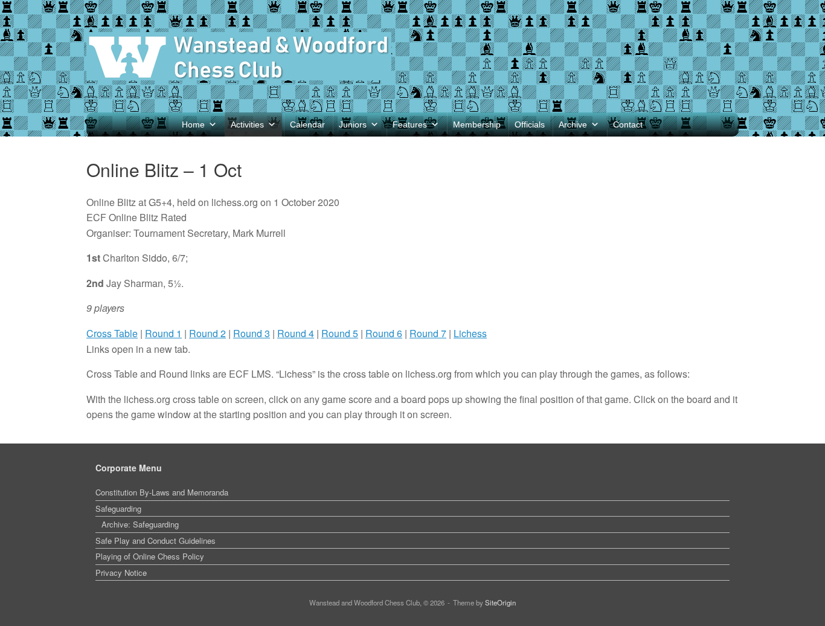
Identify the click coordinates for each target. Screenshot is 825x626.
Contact (628, 124)
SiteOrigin (500, 602)
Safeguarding (118, 508)
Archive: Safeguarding (140, 524)
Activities (247, 124)
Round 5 (339, 333)
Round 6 (383, 333)
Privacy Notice (121, 572)
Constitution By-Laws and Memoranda (161, 492)
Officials (530, 124)
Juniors (353, 124)
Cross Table (112, 333)
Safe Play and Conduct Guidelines (155, 540)
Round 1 (163, 333)
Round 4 (295, 333)
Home (193, 124)
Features (410, 124)
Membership (477, 124)
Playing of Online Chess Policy (149, 556)
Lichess (470, 333)
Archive (573, 124)
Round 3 (251, 333)
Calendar (307, 124)
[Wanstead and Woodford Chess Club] (238, 56)
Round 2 (207, 333)
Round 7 (427, 333)
